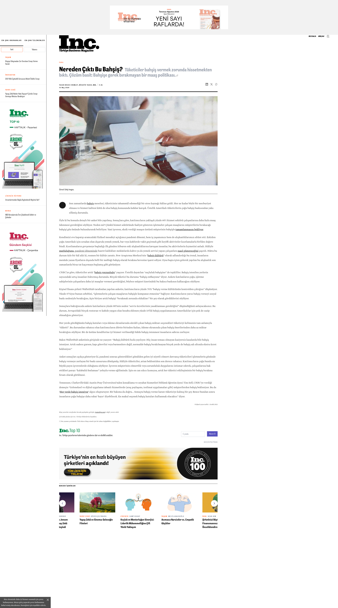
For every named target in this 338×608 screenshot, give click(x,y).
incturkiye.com (100, 412)
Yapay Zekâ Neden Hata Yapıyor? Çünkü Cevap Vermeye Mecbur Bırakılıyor (21, 95)
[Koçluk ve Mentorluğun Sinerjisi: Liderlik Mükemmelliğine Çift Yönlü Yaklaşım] (97, 502)
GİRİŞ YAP (321, 36)
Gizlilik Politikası (211, 442)
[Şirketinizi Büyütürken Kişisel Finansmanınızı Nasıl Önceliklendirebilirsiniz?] (179, 502)
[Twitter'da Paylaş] (212, 84)
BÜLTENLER (312, 36)
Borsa (8, 211)
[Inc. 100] (169, 17)
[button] (62, 503)
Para (61, 62)
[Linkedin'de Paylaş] (207, 84)
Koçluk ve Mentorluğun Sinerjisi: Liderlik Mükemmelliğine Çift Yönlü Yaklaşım (96, 523)
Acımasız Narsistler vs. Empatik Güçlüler (137, 521)
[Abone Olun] (23, 146)
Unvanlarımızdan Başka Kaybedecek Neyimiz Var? (22, 200)
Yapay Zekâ (10, 90)
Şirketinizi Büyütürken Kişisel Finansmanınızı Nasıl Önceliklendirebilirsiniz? (176, 523)
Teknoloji (207, 516)
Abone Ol (212, 434)
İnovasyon (10, 75)
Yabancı (34, 49)
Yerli (11, 49)
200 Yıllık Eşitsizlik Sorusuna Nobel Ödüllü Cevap (22, 79)
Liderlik (84, 516)
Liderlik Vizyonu (13, 196)
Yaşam (8, 57)
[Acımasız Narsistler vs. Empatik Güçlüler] (138, 502)
